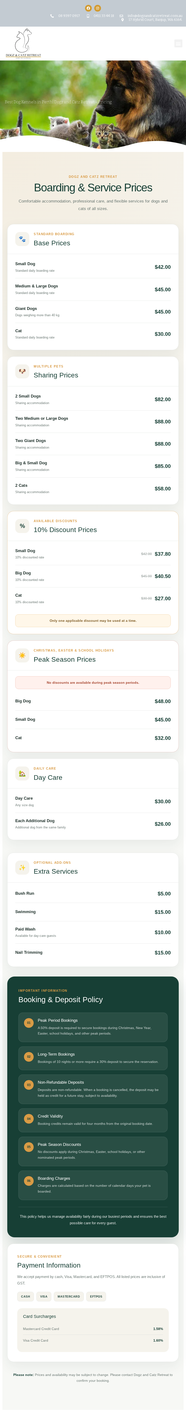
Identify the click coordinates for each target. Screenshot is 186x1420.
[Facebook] (88, 8)
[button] (178, 43)
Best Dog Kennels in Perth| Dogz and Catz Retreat (49, 102)
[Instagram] (97, 8)
